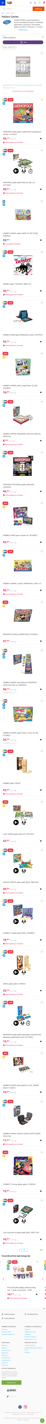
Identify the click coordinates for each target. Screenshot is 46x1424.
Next (43, 1279)
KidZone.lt (5, 1362)
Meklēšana (38, 9)
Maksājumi (28, 1329)
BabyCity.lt (5, 1353)
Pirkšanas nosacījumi (30, 1337)
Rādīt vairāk (23, 30)
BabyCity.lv (5, 1345)
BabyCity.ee (5, 1355)
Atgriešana (28, 1334)
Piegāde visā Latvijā (30, 1332)
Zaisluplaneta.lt (6, 1360)
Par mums (4, 1329)
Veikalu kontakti (6, 1332)
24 (41, 1250)
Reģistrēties (11, 1382)
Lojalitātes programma (8, 1334)
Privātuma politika (30, 1345)
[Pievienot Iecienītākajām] (41, 53)
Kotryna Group (6, 1350)
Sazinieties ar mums (30, 1339)
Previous (3, 1279)
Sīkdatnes (27, 1352)
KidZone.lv (5, 1348)
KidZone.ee (5, 1365)
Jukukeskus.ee (6, 1358)
